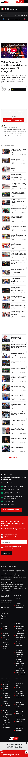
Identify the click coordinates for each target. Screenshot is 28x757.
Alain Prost (18, 685)
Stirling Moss (19, 713)
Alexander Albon (20, 666)
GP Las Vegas (6, 722)
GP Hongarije (6, 705)
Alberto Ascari (19, 691)
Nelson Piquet (19, 723)
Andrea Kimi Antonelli (19, 640)
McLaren (5, 628)
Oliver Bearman (20, 670)
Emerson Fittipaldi (20, 719)
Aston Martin (6, 640)
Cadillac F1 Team (7, 649)
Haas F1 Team (6, 642)
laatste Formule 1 (8, 570)
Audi (4, 637)
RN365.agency (19, 607)
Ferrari (4, 631)
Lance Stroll (19, 661)
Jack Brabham (19, 726)
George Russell (20, 631)
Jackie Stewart (20, 700)
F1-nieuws (6, 5)
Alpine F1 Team (7, 635)
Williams (5, 646)
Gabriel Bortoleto (20, 674)
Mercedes (5, 633)
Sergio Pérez (19, 650)
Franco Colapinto (20, 672)
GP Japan (5, 686)
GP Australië (6, 682)
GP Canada (6, 691)
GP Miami (5, 688)
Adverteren (19, 603)
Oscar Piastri (19, 645)
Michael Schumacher (19, 688)
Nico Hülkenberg (20, 663)
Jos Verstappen (20, 704)
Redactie (18, 598)
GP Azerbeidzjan (7, 714)
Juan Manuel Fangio (19, 716)
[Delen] (9, 89)
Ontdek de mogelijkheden (11, 509)
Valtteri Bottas (19, 654)
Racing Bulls (6, 644)
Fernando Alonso (20, 637)
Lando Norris (19, 628)
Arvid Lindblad (19, 657)
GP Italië (5, 710)
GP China (5, 684)
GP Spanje (5, 712)
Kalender (21, 5)
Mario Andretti (19, 730)
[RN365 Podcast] (16, 1)
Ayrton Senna (19, 693)
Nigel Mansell (19, 711)
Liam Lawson (19, 668)
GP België (5, 703)
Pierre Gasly (19, 659)
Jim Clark (18, 706)
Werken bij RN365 (20, 605)
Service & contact (21, 601)
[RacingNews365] (5, 2)
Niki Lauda (18, 709)
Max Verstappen (14, 5)
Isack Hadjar (19, 643)
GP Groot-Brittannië (5, 700)
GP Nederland (6, 708)
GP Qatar (5, 725)
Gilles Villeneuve (20, 695)
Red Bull (5, 626)
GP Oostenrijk (6, 697)
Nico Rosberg (19, 683)
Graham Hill (19, 721)
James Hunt (19, 698)
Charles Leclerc (20, 633)
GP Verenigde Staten (6, 720)
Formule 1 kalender (11, 583)
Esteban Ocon (19, 652)
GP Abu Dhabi (6, 727)
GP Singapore (6, 717)
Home (2, 5)
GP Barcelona (6, 695)
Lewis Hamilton (20, 635)
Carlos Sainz (19, 648)
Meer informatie (15, 19)
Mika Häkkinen (19, 702)
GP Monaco (6, 693)
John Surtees (19, 728)
